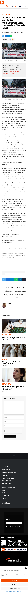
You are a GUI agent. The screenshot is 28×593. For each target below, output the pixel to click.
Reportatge (6, 335)
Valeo (3, 274)
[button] (2, 2)
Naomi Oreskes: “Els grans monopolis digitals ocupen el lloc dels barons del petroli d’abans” (13, 388)
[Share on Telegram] (8, 36)
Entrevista (6, 384)
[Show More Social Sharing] (14, 36)
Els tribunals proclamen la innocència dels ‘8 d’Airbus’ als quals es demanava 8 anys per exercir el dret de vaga (7, 293)
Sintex (23, 272)
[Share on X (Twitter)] (3, 36)
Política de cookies (9, 591)
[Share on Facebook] (5, 36)
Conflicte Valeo (5, 272)
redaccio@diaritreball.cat (8, 487)
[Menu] (2, 6)
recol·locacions (17, 272)
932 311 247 (5, 492)
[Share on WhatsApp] (11, 36)
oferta (11, 272)
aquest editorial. (14, 71)
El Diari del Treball (6, 469)
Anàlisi (4, 359)
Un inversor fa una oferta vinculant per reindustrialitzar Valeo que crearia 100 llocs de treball (14, 22)
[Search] (26, 6)
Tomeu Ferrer (5, 31)
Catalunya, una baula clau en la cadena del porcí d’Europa (13, 362)
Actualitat (6, 15)
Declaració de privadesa (17, 591)
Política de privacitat (6, 502)
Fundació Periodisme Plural (9, 472)
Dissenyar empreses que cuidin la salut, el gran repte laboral (13, 338)
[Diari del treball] (14, 6)
